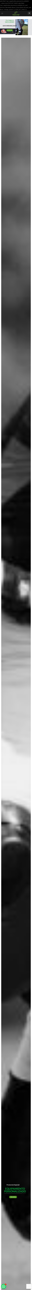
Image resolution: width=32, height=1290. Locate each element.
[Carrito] (29, 13)
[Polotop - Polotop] (16, 13)
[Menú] (2, 13)
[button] (3, 1286)
